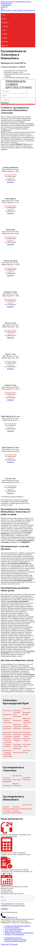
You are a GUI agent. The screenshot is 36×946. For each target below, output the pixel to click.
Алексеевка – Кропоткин (17, 745)
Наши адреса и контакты (13, 931)
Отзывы (4, 34)
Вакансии (5, 45)
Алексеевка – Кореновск (17, 725)
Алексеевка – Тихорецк (7, 739)
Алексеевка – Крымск (17, 735)
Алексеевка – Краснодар (7, 755)
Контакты (5, 41)
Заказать (10, 182)
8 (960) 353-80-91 (17, 10)
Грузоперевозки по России (13, 937)
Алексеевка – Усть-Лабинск (26, 724)
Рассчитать (5, 103)
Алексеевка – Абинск (7, 719)
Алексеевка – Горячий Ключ (17, 712)
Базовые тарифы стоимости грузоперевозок (19, 933)
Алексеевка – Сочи (26, 751)
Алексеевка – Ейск (26, 745)
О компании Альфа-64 (12, 927)
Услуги (4, 19)
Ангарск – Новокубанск (8, 808)
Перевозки (5, 22)
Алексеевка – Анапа (26, 735)
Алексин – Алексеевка (7, 778)
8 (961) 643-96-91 (6, 10)
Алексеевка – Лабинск (17, 739)
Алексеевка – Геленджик (7, 735)
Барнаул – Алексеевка (17, 784)
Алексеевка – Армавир (7, 751)
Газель (4, 30)
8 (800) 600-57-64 (29, 10)
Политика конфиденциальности (15, 941)
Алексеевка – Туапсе (26, 739)
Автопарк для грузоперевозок (14, 934)
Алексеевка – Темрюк (26, 719)
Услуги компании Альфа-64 (14, 929)
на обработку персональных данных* (13, 905)
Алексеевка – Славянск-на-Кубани (7, 744)
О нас (3, 15)
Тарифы (4, 38)
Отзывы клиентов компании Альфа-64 (17, 926)
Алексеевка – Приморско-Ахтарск (26, 711)
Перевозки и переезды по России (15, 939)
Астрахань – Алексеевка (26, 778)
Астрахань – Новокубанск (8, 812)
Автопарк (5, 26)
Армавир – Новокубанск (17, 808)
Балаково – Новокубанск (17, 812)
